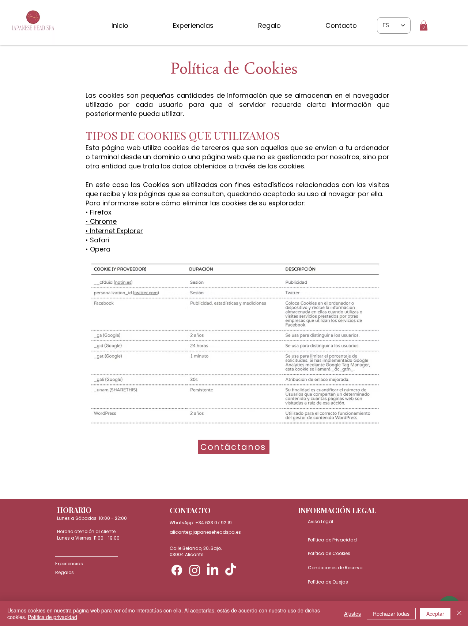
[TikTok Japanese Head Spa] (230, 570)
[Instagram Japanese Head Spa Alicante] (195, 570)
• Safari (97, 240)
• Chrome (101, 221)
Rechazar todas (391, 613)
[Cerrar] (459, 613)
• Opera (98, 249)
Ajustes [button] (352, 613)
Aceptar (435, 613)
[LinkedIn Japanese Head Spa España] (212, 570)
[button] (423, 25)
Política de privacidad (52, 617)
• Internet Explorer (114, 230)
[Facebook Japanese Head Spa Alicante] (177, 570)
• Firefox (99, 212)
